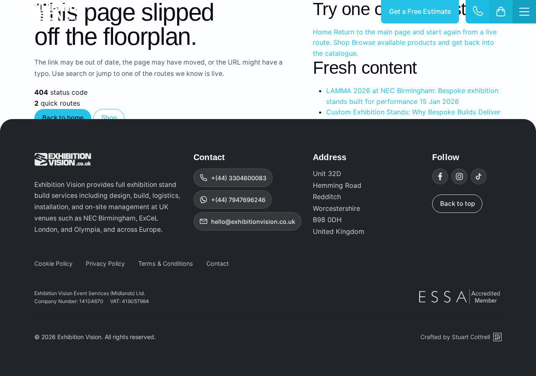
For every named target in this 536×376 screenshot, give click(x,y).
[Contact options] (477, 11)
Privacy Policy (105, 263)
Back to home (63, 118)
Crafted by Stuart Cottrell (455, 336)
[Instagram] (459, 176)
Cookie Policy (53, 263)
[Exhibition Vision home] (62, 159)
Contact (217, 263)
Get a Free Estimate (420, 11)
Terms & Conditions (165, 263)
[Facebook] (440, 176)
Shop (109, 118)
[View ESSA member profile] (460, 296)
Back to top (457, 203)
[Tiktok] (479, 176)
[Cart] (501, 11)
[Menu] (524, 11)
